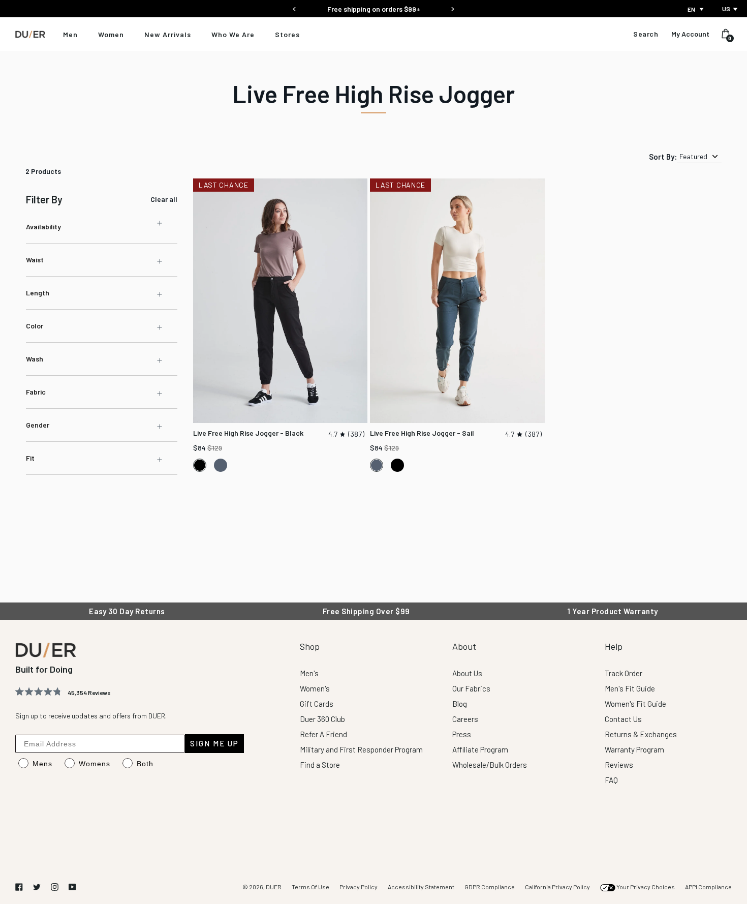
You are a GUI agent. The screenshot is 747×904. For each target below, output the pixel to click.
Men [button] (70, 34)
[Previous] (294, 6)
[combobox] (696, 9)
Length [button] (37, 292)
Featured (693, 156)
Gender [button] (37, 424)
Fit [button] (30, 458)
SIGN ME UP (214, 743)
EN (691, 9)
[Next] (452, 6)
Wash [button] (34, 358)
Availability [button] (43, 226)
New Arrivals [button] (167, 34)
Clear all (163, 199)
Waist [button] (35, 259)
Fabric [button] (36, 391)
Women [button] (111, 34)
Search (645, 34)
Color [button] (34, 325)
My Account (690, 34)
